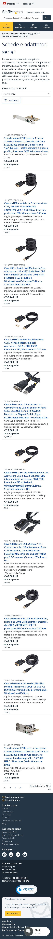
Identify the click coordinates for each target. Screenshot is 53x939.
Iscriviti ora (13, 913)
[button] (49, 93)
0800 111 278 (22, 880)
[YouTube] (24, 854)
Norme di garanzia (10, 844)
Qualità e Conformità (11, 820)
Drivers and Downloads (12, 835)
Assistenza (20, 27)
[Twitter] (11, 854)
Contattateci (7, 811)
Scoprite (46, 27)
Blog (4, 823)
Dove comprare (12, 800)
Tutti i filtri (12, 100)
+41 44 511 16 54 (19, 878)
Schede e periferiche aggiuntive (24, 33)
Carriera (5, 817)
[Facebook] (4, 854)
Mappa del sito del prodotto (16, 927)
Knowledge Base (9, 832)
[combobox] (26, 94)
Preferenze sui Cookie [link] (13, 930)
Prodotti (6, 27)
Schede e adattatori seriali (15, 36)
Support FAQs (8, 838)
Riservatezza (8, 924)
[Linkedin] (18, 854)
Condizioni (7, 921)
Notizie (5, 808)
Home (5, 33)
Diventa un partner (14, 797)
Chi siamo (33, 27)
